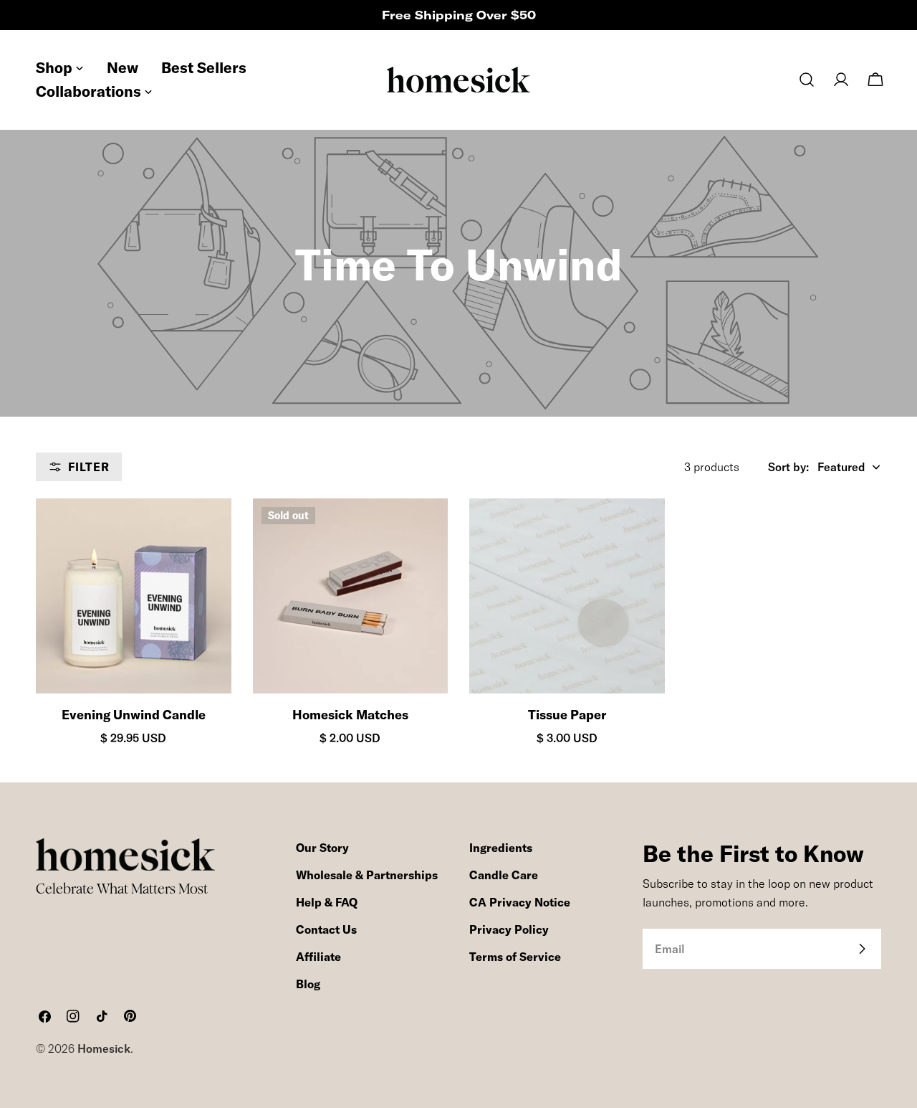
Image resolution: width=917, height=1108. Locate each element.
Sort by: (788, 467)
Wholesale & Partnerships (367, 875)
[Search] (806, 79)
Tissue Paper (567, 714)
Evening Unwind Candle (134, 714)
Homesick (103, 1048)
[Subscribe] (862, 949)
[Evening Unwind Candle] (133, 596)
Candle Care (503, 875)
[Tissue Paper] (567, 596)
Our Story (322, 848)
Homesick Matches (350, 714)
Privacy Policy (509, 929)
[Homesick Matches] (350, 596)
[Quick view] (208, 533)
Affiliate (318, 957)
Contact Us (326, 929)
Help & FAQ (326, 902)
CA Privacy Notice (519, 902)
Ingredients (500, 848)
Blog (308, 984)
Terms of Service (515, 957)
